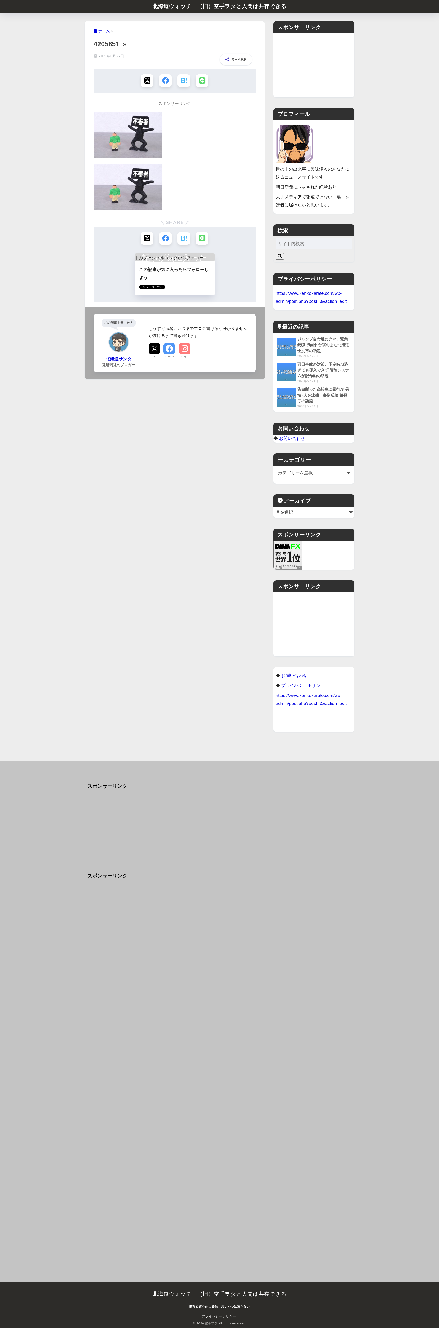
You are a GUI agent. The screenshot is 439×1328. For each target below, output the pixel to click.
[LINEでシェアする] (202, 80)
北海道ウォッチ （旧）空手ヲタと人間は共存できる (220, 6)
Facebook (169, 356)
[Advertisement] (313, 65)
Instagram (184, 356)
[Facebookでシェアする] (165, 80)
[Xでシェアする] (147, 80)
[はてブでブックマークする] (183, 80)
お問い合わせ (292, 438)
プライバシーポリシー (219, 1316)
